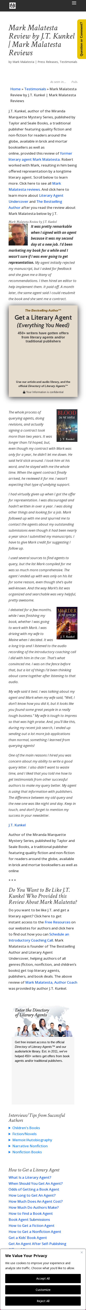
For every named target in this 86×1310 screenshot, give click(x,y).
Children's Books (26, 1127)
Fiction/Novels (24, 1133)
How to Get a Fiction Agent (31, 1225)
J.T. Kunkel (17, 825)
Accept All (43, 1278)
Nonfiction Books (27, 1152)
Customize (43, 1290)
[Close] (81, 1252)
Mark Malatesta (23, 62)
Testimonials (68, 62)
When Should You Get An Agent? (36, 1183)
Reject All (43, 1301)
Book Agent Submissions (29, 1219)
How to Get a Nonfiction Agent (35, 1231)
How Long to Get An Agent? (32, 1195)
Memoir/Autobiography (32, 1139)
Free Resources (57, 922)
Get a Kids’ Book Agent (28, 1237)
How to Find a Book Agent (31, 1213)
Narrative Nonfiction (30, 1145)
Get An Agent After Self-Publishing (37, 1243)
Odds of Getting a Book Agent (34, 1189)
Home (15, 88)
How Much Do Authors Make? (34, 1207)
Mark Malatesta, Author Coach (51, 982)
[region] (43, 1279)
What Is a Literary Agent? (30, 1177)
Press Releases (48, 62)
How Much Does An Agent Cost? (36, 1201)
